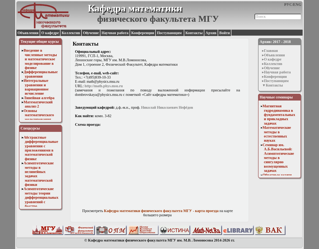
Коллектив (71, 33)
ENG (297, 5)
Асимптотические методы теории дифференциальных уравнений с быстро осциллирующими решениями (41, 202)
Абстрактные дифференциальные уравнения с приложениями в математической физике (41, 148)
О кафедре (50, 33)
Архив (211, 33)
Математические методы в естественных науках (276, 134)
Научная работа (115, 33)
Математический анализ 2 (38, 104)
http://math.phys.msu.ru (104, 86)
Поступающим (170, 33)
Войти (224, 33)
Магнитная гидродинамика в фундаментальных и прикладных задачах (278, 114)
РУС (288, 5)
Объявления (28, 33)
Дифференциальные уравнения (41, 74)
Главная (271, 51)
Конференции (142, 33)
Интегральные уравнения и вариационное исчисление (36, 87)
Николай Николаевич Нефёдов (167, 107)
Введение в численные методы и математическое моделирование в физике (40, 59)
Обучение (91, 33)
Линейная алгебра (39, 98)
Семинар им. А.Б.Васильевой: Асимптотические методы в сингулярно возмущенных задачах (278, 158)
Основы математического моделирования (39, 115)
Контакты (194, 33)
